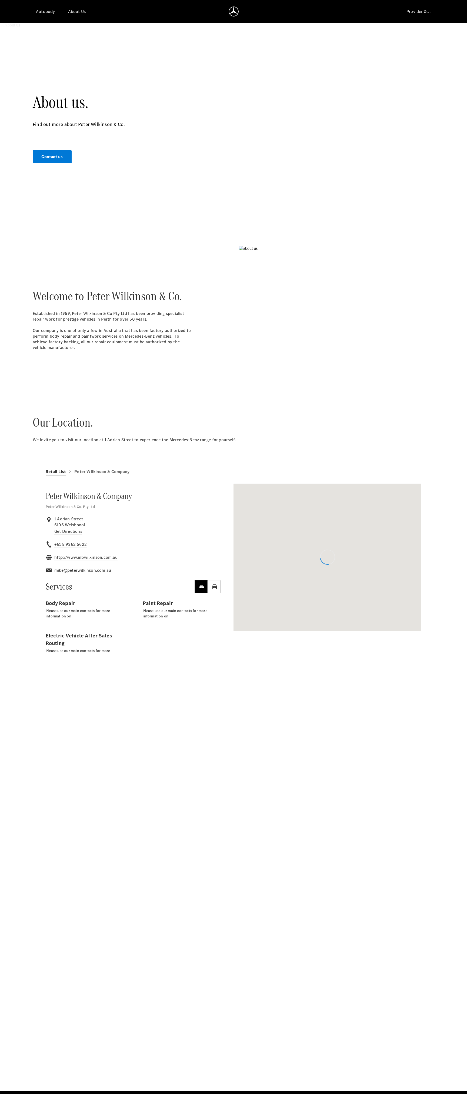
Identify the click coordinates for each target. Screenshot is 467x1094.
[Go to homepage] (234, 11)
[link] (68, 531)
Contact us (52, 156)
